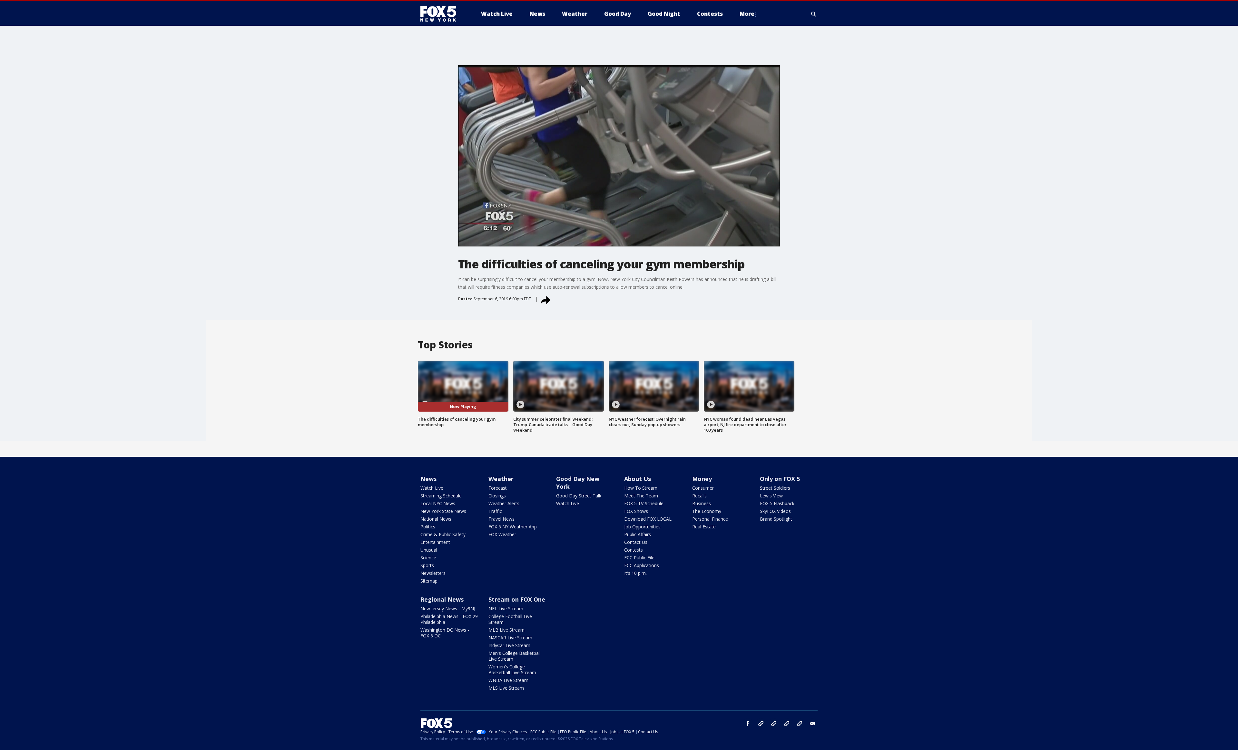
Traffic (495, 511)
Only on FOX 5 (780, 479)
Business (701, 503)
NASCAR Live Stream (510, 638)
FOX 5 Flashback (777, 503)
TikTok (774, 723)
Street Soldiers (775, 488)
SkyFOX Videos (775, 511)
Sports (427, 565)
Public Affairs (637, 534)
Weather (501, 479)
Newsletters (433, 573)
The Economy (706, 511)
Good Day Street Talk (578, 496)
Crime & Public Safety (443, 534)
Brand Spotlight (776, 519)
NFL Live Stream (505, 608)
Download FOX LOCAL (648, 519)
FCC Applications (641, 565)
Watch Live (431, 488)
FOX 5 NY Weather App (512, 527)
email (812, 723)
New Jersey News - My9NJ (447, 608)
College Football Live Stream (510, 619)
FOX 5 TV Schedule (643, 503)
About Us (637, 479)
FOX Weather (502, 534)
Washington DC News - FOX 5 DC (444, 633)
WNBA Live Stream (508, 680)
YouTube (786, 723)
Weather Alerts (503, 503)
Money (702, 479)
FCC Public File (639, 558)
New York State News (443, 511)
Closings (497, 496)
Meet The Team (641, 496)
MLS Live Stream (506, 688)
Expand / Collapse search (814, 14)
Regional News (442, 599)
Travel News (501, 519)
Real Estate (704, 527)
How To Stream (640, 488)
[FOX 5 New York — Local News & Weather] (441, 14)
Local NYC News (437, 503)
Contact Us (635, 542)
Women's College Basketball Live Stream (512, 669)
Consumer (703, 488)
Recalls (699, 496)
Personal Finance (710, 519)
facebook (748, 723)
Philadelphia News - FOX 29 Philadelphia (449, 619)
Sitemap (428, 581)
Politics (427, 527)
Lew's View (771, 496)
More (747, 13)
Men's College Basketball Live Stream (514, 656)
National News (435, 519)
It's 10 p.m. (635, 573)
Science (428, 558)
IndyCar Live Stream (509, 645)
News (428, 479)
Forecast (497, 488)
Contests (633, 550)
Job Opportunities (642, 527)
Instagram (761, 723)
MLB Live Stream (506, 630)
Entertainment (435, 542)
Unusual (428, 550)
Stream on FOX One (516, 599)
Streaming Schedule (441, 496)
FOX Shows (636, 511)
